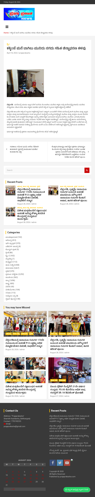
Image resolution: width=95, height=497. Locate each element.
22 (37, 478)
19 (19, 478)
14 (31, 475)
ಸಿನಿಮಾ (8, 293)
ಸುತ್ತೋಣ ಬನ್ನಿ (10, 296)
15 (37, 475)
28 (31, 482)
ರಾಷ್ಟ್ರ (7, 283)
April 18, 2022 (12, 53)
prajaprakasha (24, 53)
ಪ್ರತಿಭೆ (38, 186)
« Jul (13, 489)
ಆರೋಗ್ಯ (19, 186)
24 (7, 482)
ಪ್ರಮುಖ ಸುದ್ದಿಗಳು (12, 274)
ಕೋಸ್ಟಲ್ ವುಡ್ (11, 249)
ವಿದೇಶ (8, 286)
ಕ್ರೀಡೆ (7, 252)
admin (34, 204)
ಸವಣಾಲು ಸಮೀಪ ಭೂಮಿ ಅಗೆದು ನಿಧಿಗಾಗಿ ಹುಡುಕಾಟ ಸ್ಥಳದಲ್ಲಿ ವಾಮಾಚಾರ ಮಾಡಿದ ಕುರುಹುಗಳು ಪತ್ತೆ (24, 149)
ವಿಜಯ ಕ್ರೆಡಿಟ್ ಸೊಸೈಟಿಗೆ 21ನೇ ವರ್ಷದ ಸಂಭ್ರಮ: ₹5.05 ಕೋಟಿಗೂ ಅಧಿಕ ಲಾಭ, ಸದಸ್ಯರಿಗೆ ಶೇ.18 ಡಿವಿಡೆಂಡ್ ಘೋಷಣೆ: (68, 389)
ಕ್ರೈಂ (8, 44)
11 (13, 475)
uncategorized (11, 237)
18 (13, 478)
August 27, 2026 (56, 396)
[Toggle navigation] (7, 27)
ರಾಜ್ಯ (7, 280)
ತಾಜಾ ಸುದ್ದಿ (26, 186)
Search (86, 170)
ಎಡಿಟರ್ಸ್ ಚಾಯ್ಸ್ (12, 246)
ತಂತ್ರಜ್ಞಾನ (9, 262)
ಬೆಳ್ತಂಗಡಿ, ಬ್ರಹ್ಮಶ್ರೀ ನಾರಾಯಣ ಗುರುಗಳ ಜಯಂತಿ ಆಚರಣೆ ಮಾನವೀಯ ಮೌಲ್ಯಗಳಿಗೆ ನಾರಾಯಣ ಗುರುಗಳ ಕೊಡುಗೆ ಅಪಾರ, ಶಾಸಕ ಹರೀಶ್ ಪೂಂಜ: (73, 195)
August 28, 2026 (23, 204)
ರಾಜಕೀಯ (81, 186)
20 (25, 478)
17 (7, 478)
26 (19, 482)
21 (31, 478)
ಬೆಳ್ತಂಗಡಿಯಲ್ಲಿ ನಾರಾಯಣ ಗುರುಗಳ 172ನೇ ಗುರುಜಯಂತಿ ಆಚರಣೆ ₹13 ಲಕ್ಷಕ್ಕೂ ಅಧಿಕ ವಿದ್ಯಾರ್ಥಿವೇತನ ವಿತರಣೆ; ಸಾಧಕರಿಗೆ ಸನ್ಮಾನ (31, 195)
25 (13, 482)
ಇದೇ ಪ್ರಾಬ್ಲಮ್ (11, 243)
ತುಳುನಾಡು (33, 186)
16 (43, 475)
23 (43, 478)
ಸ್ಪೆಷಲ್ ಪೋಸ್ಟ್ (10, 299)
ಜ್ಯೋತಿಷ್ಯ (9, 259)
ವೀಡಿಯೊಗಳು (10, 290)
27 (25, 482)
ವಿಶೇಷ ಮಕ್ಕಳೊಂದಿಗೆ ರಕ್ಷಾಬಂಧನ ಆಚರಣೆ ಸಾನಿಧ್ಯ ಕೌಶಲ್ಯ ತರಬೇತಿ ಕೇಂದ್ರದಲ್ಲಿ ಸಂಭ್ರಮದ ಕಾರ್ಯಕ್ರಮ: (32, 214)
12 (19, 475)
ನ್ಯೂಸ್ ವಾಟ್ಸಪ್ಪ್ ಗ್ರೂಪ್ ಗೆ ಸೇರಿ (77, 489)
